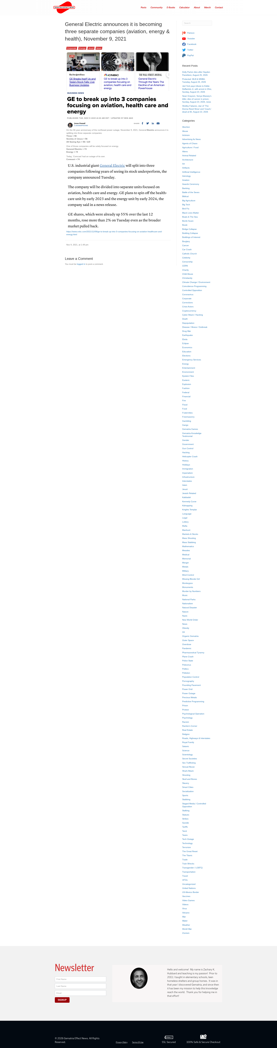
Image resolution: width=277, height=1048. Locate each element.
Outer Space (188, 640)
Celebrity (186, 258)
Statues (185, 815)
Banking (186, 188)
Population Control (190, 677)
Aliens (185, 151)
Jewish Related (189, 493)
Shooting (186, 775)
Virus (184, 908)
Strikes (185, 819)
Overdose (186, 644)
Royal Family (188, 742)
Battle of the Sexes (190, 192)
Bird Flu (185, 208)
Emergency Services (191, 360)
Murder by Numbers (191, 591)
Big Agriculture (188, 200)
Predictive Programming (193, 701)
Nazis (184, 616)
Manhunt (186, 530)
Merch (207, 7)
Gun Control (187, 448)
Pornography (188, 681)
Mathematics (188, 546)
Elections (186, 355)
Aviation (185, 180)
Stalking (185, 810)
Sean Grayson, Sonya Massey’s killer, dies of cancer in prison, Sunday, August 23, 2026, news (196, 99)
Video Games (188, 900)
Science (185, 750)
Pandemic (186, 648)
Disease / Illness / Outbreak (194, 327)
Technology (187, 843)
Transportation (188, 872)
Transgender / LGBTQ (192, 868)
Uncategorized (188, 884)
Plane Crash (187, 656)
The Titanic (187, 855)
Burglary (186, 241)
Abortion (186, 127)
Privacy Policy (122, 1042)
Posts (144, 7)
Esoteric (186, 380)
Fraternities (187, 413)
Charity (185, 270)
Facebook (191, 44)
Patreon (190, 33)
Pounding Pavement (191, 685)
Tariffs (185, 827)
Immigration (187, 469)
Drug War (186, 331)
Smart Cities (187, 787)
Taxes (185, 835)
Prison (185, 705)
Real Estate (187, 730)
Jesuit (91, 48)
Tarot (184, 831)
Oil (183, 632)
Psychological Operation (193, 714)
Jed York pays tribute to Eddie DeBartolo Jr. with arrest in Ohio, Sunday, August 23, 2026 (197, 89)
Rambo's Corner (189, 726)
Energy (82, 48)
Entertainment (188, 368)
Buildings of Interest (191, 237)
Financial (186, 396)
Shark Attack (188, 771)
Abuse (185, 131)
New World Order (190, 620)
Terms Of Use (137, 1042)
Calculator (184, 7)
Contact (219, 7)
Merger (185, 563)
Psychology (187, 718)
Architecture (187, 160)
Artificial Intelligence (191, 172)
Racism (185, 722)
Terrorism (186, 847)
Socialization (188, 791)
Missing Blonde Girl (191, 579)
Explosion (186, 384)
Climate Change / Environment (196, 282)
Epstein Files (188, 376)
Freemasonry (188, 417)
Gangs (185, 425)
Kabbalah (186, 497)
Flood (184, 405)
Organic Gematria (190, 636)
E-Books (171, 7)
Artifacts (186, 168)
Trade (185, 859)
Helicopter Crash (190, 456)
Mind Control (188, 575)
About (197, 7)
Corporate (71, 48)
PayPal (190, 55)
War (184, 917)
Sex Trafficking (189, 763)
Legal (184, 518)
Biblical (185, 196)
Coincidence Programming (194, 286)
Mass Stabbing (189, 542)
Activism (186, 135)
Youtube (191, 38)
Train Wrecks (188, 863)
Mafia (184, 526)
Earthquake (187, 335)
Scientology (187, 754)
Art (183, 164)
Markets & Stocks (190, 534)
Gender (185, 440)
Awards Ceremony (190, 184)
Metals (185, 567)
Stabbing (186, 799)
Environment (188, 372)
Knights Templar (189, 509)
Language (186, 514)
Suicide (185, 823)
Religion (186, 734)
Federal (185, 392)
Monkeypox (187, 583)
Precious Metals (189, 697)
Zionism (185, 933)
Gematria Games (190, 429)
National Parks (188, 599)
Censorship (187, 262)
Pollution (186, 673)
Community (156, 7)
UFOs (185, 880)
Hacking (186, 452)
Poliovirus (186, 665)
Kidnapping (187, 505)
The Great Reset (190, 851)
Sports (185, 795)
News (99, 48)
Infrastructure (188, 477)
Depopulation (188, 323)
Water (185, 921)
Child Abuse (187, 274)
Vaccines (186, 896)
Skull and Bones (189, 779)
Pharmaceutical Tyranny (193, 652)
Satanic (185, 746)
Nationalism (187, 603)
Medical (185, 554)
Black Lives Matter (190, 213)
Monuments (187, 587)
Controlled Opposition (192, 290)
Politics (185, 669)
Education (186, 351)
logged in (81, 264)
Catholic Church (189, 253)
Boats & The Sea (190, 217)
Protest (185, 710)
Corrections (187, 302)
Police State (187, 660)
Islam (184, 485)
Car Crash (187, 249)
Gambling (186, 421)
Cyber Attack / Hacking (192, 315)
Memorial (186, 558)
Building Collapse (190, 233)
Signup (62, 1000)
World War (187, 929)
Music (185, 595)
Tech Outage (188, 839)
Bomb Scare (187, 221)
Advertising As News (191, 139)
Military (185, 571)
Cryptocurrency (189, 311)
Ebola (184, 339)
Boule (184, 225)
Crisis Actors (187, 306)
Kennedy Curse (189, 501)
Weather (186, 925)
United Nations (189, 888)
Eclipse (185, 343)
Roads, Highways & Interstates (196, 738)
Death (185, 319)
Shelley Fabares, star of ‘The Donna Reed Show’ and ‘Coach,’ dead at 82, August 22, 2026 (197, 109)
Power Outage (188, 693)
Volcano (185, 913)
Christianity (187, 278)
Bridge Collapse (189, 229)
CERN (185, 266)
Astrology (186, 176)
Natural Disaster (189, 607)
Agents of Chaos (189, 143)
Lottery (185, 522)
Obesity (185, 628)
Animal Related (189, 155)
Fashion (186, 388)
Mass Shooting (189, 538)
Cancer (185, 245)
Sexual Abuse (188, 767)
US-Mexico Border (190, 892)
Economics (187, 347)
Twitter (190, 50)
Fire (184, 400)
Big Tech (186, 204)
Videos (185, 904)
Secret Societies (189, 758)
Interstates (187, 481)
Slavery (185, 783)
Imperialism (187, 473)
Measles (186, 550)
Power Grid (187, 689)
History (185, 461)
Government (188, 444)
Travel (185, 876)
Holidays (186, 465)
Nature (185, 612)
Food (184, 409)
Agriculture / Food (190, 147)
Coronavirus (187, 294)
